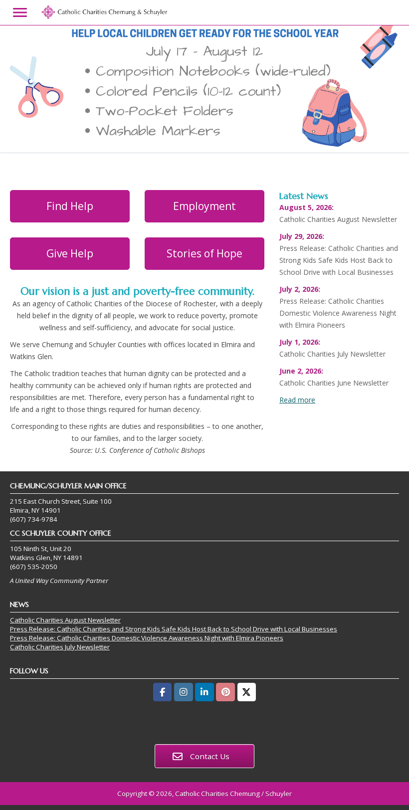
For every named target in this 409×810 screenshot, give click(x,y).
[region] (204, 89)
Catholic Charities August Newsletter (65, 619)
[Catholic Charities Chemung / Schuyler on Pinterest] (225, 692)
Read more (297, 400)
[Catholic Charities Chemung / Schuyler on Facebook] (162, 692)
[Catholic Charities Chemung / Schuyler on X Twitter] (246, 692)
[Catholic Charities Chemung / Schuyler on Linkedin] (204, 692)
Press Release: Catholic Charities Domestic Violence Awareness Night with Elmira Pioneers (146, 637)
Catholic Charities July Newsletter (60, 646)
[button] (204, 89)
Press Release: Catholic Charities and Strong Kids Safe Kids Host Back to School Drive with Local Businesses (173, 628)
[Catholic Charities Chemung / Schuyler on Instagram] (183, 692)
